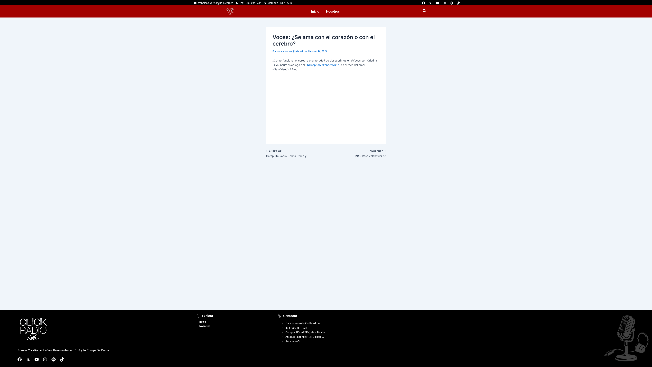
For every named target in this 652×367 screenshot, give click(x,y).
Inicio (315, 11)
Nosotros (333, 11)
